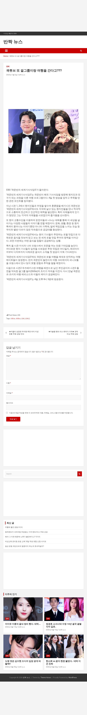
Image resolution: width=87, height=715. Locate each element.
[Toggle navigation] (6, 50)
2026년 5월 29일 (11, 667)
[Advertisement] (43, 16)
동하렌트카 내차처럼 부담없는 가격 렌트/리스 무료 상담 (26, 532)
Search (79, 473)
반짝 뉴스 (13, 41)
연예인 (27, 318)
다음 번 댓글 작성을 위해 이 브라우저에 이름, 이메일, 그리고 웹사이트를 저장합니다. (41, 413)
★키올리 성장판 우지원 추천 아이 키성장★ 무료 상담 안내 (24, 333)
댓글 (8, 356)
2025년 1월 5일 (11, 75)
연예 (7, 66)
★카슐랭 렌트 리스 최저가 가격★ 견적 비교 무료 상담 (63, 333)
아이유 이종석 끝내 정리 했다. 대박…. (23, 624)
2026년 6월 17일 (11, 627)
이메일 (9, 393)
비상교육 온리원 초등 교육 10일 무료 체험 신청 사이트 (25, 541)
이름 (8, 383)
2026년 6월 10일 (52, 630)
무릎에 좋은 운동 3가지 (14, 527)
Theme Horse (46, 678)
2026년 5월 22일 (52, 667)
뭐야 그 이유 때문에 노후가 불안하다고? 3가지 (22, 537)
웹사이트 (9, 403)
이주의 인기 (11, 594)
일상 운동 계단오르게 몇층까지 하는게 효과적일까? (24, 546)
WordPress (73, 678)
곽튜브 (18, 318)
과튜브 (12, 318)
